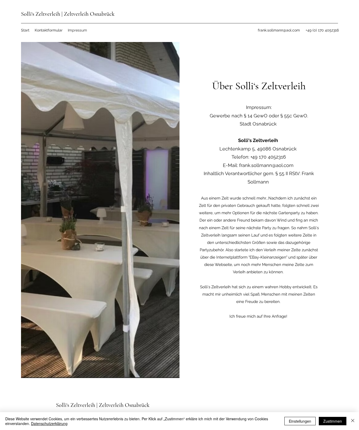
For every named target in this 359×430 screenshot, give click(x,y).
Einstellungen (300, 421)
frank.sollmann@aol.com (279, 30)
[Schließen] (353, 421)
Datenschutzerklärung (49, 423)
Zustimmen (332, 421)
